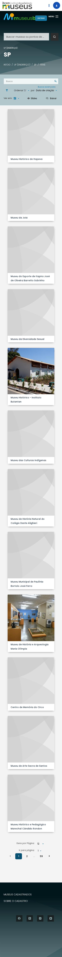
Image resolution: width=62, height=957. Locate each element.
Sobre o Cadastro (16, 901)
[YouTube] (51, 918)
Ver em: (8, 98)
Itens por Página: (25, 843)
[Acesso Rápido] (49, 5)
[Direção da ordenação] (27, 90)
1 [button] (18, 856)
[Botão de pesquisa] (54, 37)
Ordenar (18, 90)
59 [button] (41, 856)
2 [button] (27, 856)
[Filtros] (8, 90)
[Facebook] (19, 918)
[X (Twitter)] (30, 918)
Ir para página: (26, 850)
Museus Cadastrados (18, 894)
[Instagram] (40, 918)
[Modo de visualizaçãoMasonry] (16, 98)
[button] (10, 856)
